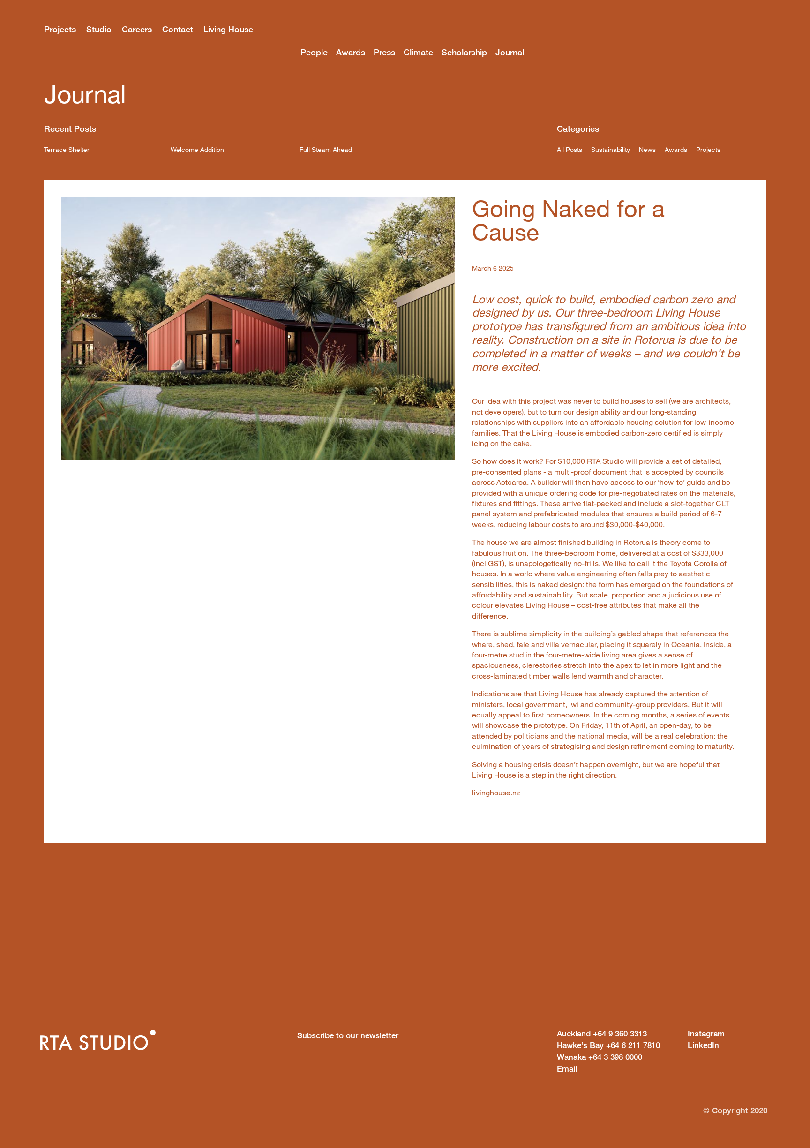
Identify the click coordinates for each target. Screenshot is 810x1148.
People (314, 52)
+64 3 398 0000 (599, 1057)
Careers (137, 29)
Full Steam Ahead (326, 149)
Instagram (706, 1033)
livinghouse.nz (496, 792)
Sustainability (610, 149)
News (647, 149)
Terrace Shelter (67, 149)
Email (567, 1068)
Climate (418, 52)
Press (384, 52)
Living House (228, 29)
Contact (177, 29)
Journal (509, 52)
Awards (350, 52)
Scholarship (464, 52)
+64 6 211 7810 (608, 1045)
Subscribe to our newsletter (347, 1035)
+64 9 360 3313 (602, 1033)
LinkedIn (703, 1045)
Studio (99, 29)
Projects (60, 29)
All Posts (569, 149)
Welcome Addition (197, 149)
